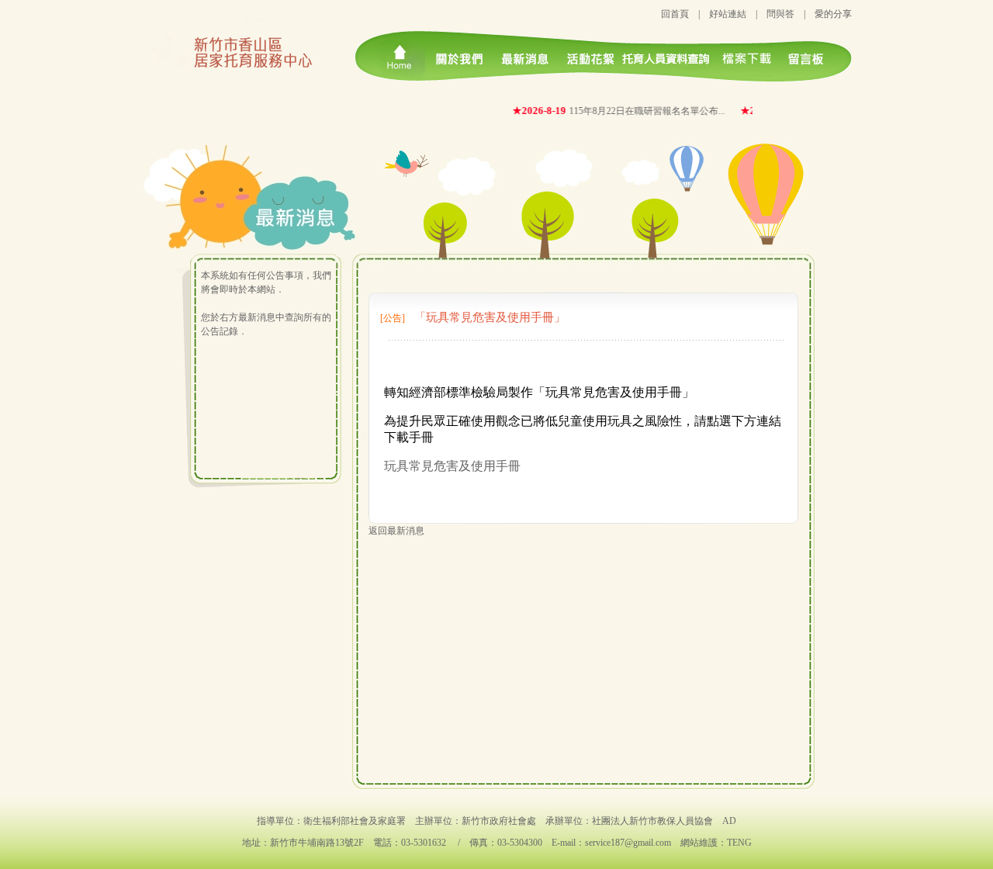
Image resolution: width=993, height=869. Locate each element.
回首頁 (675, 14)
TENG (739, 842)
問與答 (780, 14)
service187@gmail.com (628, 842)
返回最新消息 (396, 530)
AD (729, 820)
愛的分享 (833, 14)
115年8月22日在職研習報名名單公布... (640, 111)
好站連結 (727, 14)
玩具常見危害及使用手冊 (452, 466)
